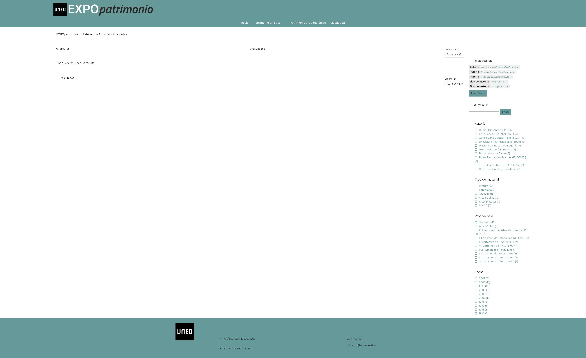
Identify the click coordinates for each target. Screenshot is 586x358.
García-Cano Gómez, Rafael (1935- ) (498, 67)
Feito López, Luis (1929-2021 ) (495, 77)
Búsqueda (338, 22)
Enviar (505, 112)
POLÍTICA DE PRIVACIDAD (238, 338)
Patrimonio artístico (267, 22)
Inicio (245, 22)
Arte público (498, 81)
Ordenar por (451, 49)
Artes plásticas (499, 86)
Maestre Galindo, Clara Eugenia (496, 72)
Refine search (480, 105)
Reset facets (478, 93)
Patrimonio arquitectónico (308, 22)
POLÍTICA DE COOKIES (236, 348)
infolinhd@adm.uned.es (361, 345)
